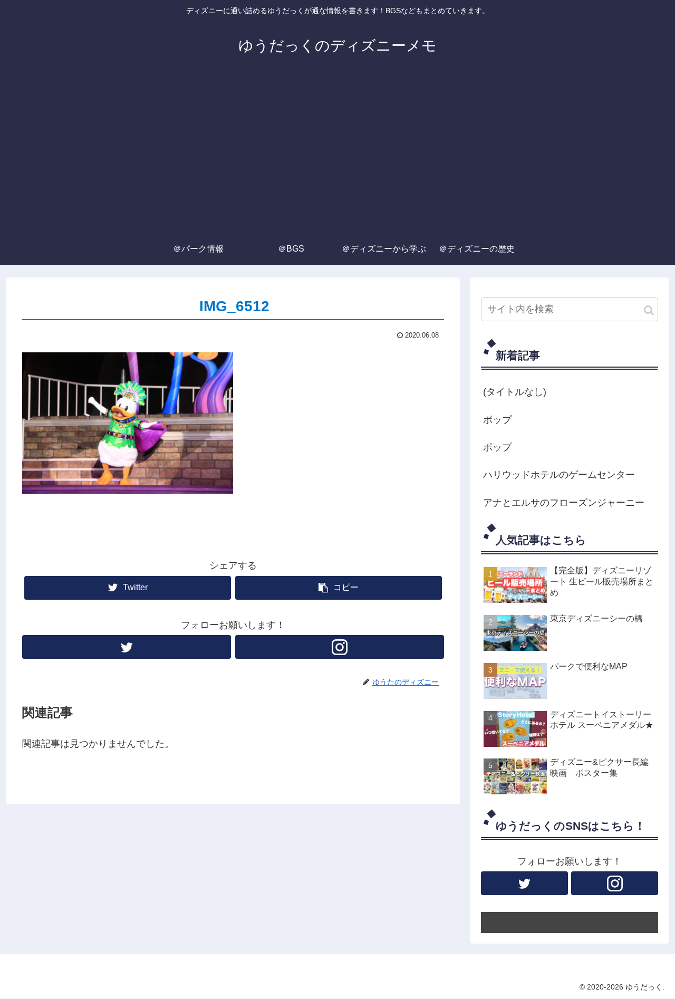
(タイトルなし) (514, 392)
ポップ (497, 420)
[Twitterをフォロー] (126, 647)
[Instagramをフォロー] (339, 647)
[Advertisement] (337, 154)
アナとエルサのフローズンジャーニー (563, 502)
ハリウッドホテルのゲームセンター (559, 474)
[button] (649, 310)
